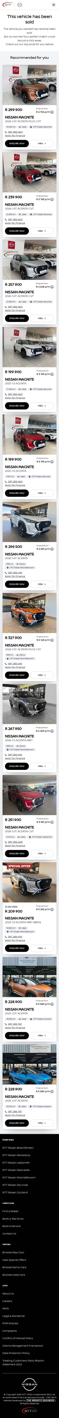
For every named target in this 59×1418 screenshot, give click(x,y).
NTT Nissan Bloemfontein (18, 1147)
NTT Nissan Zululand (15, 1192)
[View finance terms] (52, 112)
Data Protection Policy (16, 1353)
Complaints (9, 1330)
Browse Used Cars (13, 1274)
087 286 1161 (15, 1024)
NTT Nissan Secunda (15, 1185)
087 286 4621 (15, 132)
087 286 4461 (15, 842)
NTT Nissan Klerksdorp (16, 1155)
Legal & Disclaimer (13, 1316)
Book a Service (11, 1226)
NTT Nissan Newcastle (16, 1170)
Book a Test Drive (12, 1218)
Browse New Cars (13, 1252)
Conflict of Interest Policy (17, 1338)
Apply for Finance (15, 135)
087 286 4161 (15, 572)
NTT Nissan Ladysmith (16, 1162)
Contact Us (9, 1233)
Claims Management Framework (22, 1345)
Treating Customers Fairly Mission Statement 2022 (23, 1362)
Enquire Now (16, 143)
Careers (7, 1301)
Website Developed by (28, 1400)
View (40, 143)
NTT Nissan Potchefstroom (19, 1177)
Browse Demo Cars (14, 1267)
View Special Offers (14, 1260)
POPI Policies (10, 1323)
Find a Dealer (10, 1211)
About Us (8, 1293)
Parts (5, 1308)
